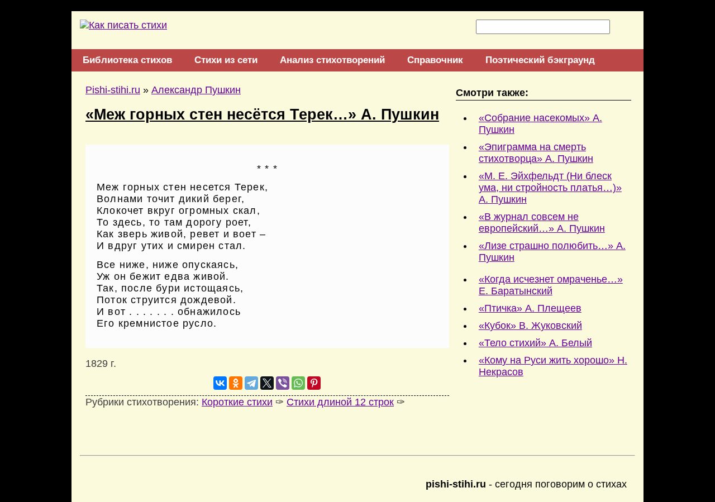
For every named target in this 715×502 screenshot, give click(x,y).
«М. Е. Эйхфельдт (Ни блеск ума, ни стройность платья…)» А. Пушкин (550, 187)
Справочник (435, 60)
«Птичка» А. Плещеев (530, 308)
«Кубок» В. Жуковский (530, 325)
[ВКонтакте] (220, 383)
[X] (267, 383)
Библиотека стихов (127, 60)
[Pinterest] (314, 383)
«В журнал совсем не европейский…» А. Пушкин (542, 222)
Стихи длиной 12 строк (340, 402)
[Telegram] (251, 383)
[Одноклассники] (235, 383)
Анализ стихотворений (332, 60)
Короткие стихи (237, 402)
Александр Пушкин (196, 89)
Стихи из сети (226, 60)
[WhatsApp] (298, 383)
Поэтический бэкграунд (540, 60)
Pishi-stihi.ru (112, 89)
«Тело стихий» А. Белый (535, 342)
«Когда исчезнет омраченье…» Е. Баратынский (551, 285)
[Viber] (282, 383)
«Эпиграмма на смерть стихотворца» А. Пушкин (536, 152)
